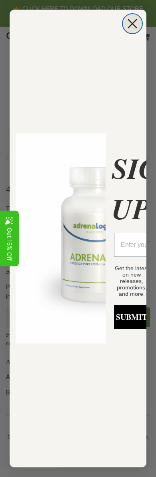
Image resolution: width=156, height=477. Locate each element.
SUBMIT (131, 317)
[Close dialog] (132, 24)
